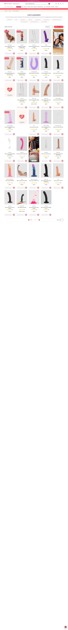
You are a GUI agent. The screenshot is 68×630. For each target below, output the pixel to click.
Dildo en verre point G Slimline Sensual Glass (10, 154)
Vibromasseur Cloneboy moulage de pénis (22, 47)
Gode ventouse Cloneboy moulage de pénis (22, 74)
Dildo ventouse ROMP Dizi (10, 180)
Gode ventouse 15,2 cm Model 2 (58, 73)
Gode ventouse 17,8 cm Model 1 (46, 46)
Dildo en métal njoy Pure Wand (22, 180)
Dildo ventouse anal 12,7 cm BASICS (46, 128)
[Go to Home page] (11, 3)
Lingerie (29, 6)
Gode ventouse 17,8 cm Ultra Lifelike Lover (46, 100)
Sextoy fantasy (46, 19)
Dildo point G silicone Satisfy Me (22, 153)
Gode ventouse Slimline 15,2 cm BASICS (10, 128)
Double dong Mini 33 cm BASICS (34, 73)
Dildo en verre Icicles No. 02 (46, 153)
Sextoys (25, 6)
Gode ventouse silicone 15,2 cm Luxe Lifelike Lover (10, 74)
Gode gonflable (44, 21)
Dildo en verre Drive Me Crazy (58, 127)
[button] (56, 3)
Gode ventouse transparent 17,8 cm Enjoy (34, 47)
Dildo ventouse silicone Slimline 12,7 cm (46, 208)
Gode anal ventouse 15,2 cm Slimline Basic (58, 154)
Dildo (16, 19)
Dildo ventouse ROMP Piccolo (34, 180)
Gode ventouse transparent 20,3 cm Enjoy (22, 100)
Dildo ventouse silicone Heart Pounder (34, 208)
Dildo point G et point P (57, 19)
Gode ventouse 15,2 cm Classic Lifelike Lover (10, 47)
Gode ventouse (38, 19)
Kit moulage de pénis (34, 21)
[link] (58, 3)
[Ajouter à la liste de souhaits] (14, 53)
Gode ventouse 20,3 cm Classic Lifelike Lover (46, 181)
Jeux (44, 6)
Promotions (48, 6)
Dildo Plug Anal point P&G (22, 207)
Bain (22, 6)
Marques (52, 6)
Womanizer (19, 6)
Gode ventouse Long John (34, 127)
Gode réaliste (9, 19)
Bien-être (35, 6)
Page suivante (39, 219)
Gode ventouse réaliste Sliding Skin (34, 100)
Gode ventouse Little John (58, 180)
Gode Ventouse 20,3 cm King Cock (46, 74)
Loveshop (5, 10)
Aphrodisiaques (40, 6)
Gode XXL (30, 19)
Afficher (58, 219)
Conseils (56, 6)
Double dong (23, 19)
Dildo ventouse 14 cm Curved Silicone (9, 208)
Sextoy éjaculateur (24, 21)
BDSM (32, 6)
